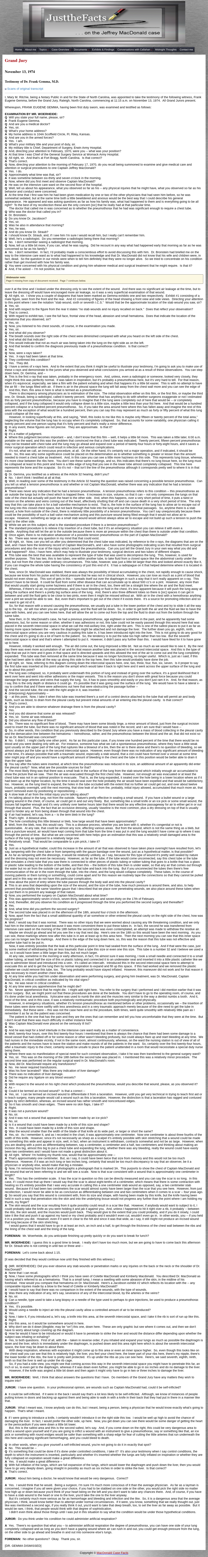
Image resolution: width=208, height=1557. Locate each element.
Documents (80, 49)
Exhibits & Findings (103, 49)
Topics (43, 49)
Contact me (186, 49)
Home (18, 49)
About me (30, 49)
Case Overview (60, 49)
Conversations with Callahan (133, 49)
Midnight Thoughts (166, 49)
